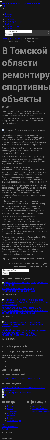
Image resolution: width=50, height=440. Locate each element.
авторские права (40, 409)
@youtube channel (10, 427)
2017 (42, 388)
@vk (4, 424)
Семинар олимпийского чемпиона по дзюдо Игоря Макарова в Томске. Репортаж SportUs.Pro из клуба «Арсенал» (25, 310)
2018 (38, 379)
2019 (34, 379)
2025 (8, 379)
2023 (17, 379)
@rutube (5, 429)
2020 (30, 379)
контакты (36, 406)
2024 (13, 379)
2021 (25, 379)
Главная (8, 14)
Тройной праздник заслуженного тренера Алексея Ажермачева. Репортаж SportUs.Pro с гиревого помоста (24, 332)
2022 (21, 379)
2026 (4, 379)
